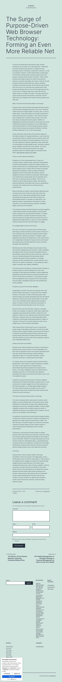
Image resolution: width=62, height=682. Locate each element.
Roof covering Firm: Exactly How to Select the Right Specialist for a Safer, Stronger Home (40, 633)
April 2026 (8, 654)
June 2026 (9, 650)
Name (14, 524)
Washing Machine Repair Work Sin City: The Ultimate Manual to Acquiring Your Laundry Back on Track (40, 588)
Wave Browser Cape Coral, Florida (26, 152)
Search (8, 580)
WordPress (53, 675)
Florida (42, 222)
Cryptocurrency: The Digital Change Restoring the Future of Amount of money (40, 623)
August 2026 (9, 646)
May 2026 (8, 652)
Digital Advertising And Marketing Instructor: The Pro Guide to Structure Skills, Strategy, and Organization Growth (40, 611)
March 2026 (9, 657)
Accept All (12, 676)
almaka (31, 6)
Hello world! (50, 589)
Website (15, 531)
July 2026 (8, 648)
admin (15, 493)
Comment (16, 508)
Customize (7, 673)
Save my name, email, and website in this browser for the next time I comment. (30, 540)
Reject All (17, 673)
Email (34, 524)
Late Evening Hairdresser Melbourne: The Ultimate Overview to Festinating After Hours (40, 599)
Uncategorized (46, 491)
